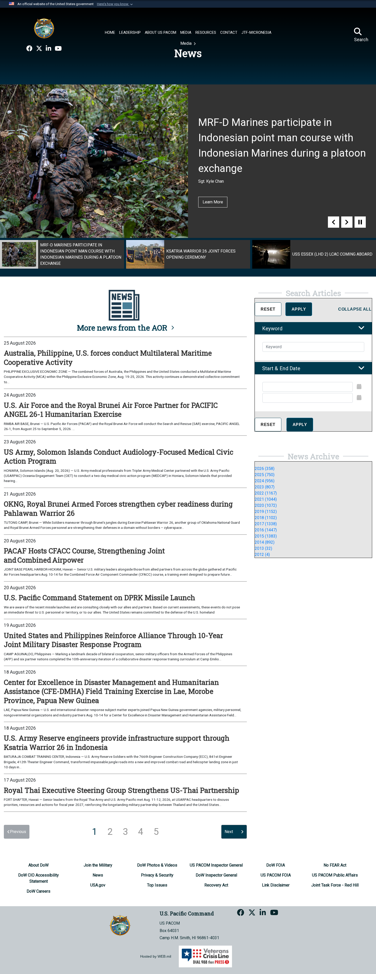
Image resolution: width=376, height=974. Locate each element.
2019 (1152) (266, 511)
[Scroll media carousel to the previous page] (333, 222)
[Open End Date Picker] (359, 397)
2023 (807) (264, 487)
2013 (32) (263, 548)
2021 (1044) (266, 499)
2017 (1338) (266, 523)
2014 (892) (264, 542)
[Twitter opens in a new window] (39, 48)
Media (186, 43)
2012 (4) (262, 554)
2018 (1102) (266, 517)
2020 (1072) (266, 505)
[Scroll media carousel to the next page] (346, 222)
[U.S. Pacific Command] (44, 28)
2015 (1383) (266, 536)
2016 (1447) (266, 530)
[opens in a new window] (29, 48)
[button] (115, 4)
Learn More (213, 202)
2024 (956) (264, 480)
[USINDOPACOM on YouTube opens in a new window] (58, 48)
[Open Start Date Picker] (359, 386)
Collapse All (354, 309)
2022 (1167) (266, 493)
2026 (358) (264, 468)
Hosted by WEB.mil (155, 956)
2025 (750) (264, 474)
